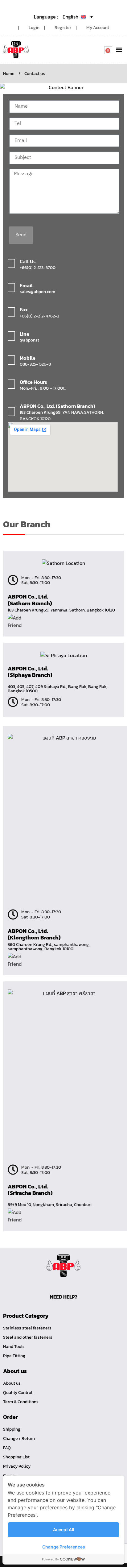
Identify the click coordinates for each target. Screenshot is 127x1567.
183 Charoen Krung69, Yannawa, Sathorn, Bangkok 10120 (61, 610)
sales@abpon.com (37, 291)
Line (24, 334)
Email (26, 285)
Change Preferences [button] (63, 1546)
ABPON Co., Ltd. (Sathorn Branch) (57, 406)
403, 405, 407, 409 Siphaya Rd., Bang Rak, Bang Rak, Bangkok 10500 (57, 688)
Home (8, 73)
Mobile (27, 358)
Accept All (63, 1529)
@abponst (29, 340)
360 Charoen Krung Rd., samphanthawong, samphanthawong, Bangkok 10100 (49, 946)
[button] (119, 49)
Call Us (28, 261)
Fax (24, 309)
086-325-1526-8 (35, 364)
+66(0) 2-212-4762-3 (39, 316)
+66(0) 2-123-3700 (37, 267)
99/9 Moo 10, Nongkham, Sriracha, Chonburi (50, 1204)
